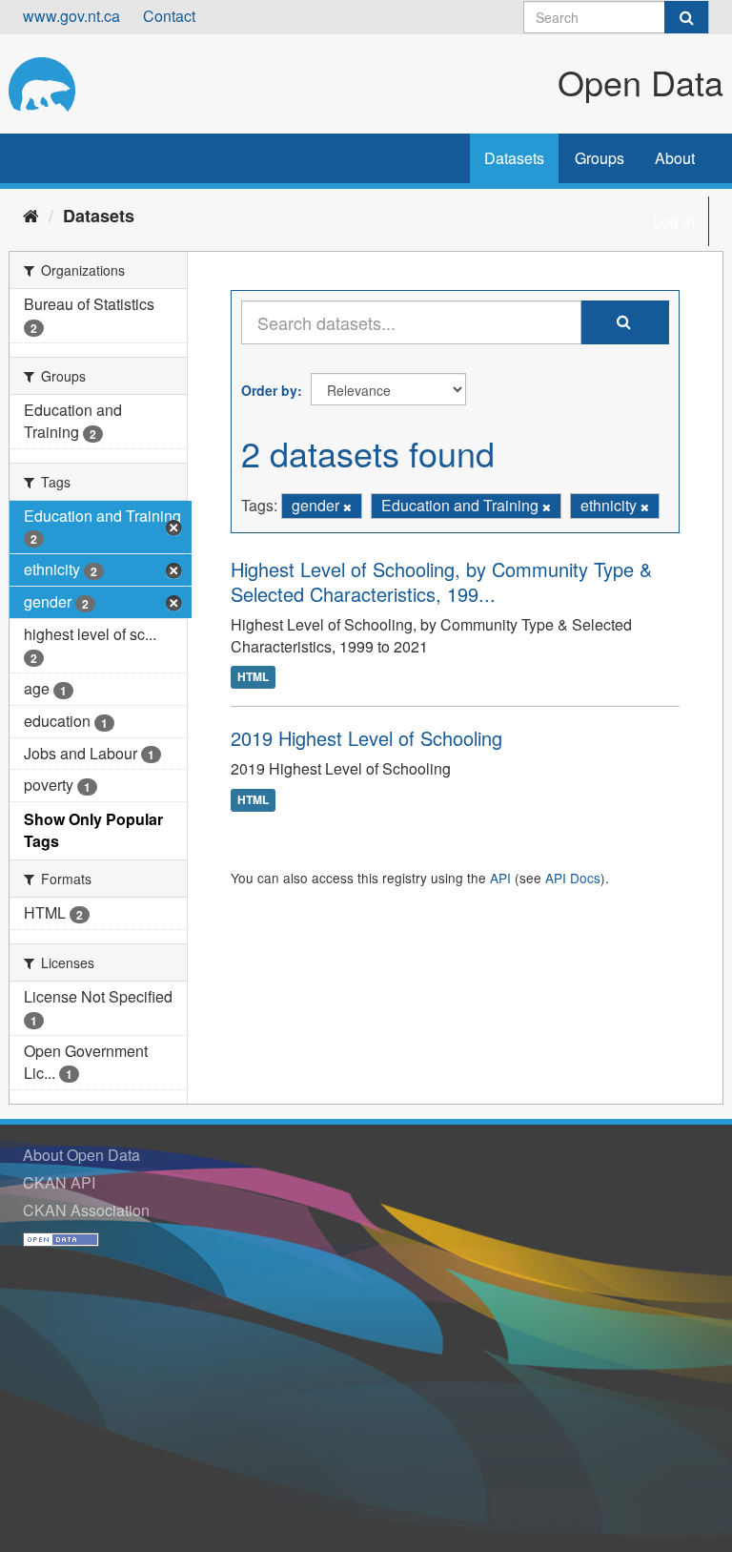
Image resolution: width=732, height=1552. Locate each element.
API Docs (572, 877)
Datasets (514, 158)
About (675, 158)
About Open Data (81, 1155)
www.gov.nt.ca (71, 16)
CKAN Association (86, 1210)
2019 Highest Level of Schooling (366, 738)
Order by (269, 390)
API (500, 877)
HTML (253, 677)
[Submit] (686, 17)
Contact (169, 16)
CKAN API (59, 1182)
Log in (674, 221)
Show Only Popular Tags (93, 830)
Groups (599, 158)
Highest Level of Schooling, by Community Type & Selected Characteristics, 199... (441, 581)
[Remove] (347, 506)
